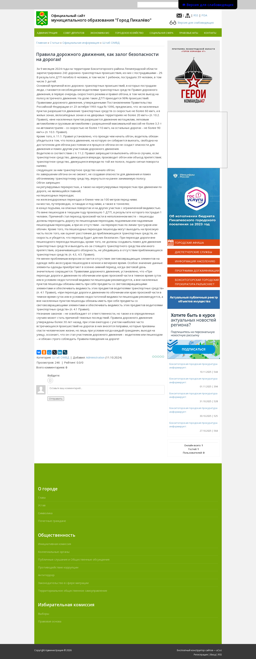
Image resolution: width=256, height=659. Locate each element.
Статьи (54, 42)
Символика (45, 513)
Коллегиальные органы (54, 552)
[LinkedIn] (60, 352)
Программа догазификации (197, 270)
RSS (195, 15)
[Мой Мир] (49, 352)
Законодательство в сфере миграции (63, 583)
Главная (41, 42)
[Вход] (50, 380)
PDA (204, 15)
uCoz (219, 650)
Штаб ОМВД (111, 42)
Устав (42, 505)
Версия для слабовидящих (195, 22)
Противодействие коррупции (58, 567)
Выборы (43, 613)
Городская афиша (189, 242)
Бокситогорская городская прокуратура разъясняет (197, 282)
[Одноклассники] (44, 352)
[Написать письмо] (179, 15)
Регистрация (201, 654)
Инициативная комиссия (54, 544)
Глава (42, 497)
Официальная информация (80, 42)
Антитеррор (46, 575)
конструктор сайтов (202, 650)
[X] (54, 352)
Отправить (56, 398)
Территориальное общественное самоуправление (72, 590)
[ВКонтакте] (39, 352)
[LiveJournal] (65, 352)
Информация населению (195, 261)
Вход (213, 654)
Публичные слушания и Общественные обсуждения (73, 559)
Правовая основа (49, 621)
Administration (95, 357)
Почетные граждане (52, 521)
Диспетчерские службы (193, 252)
